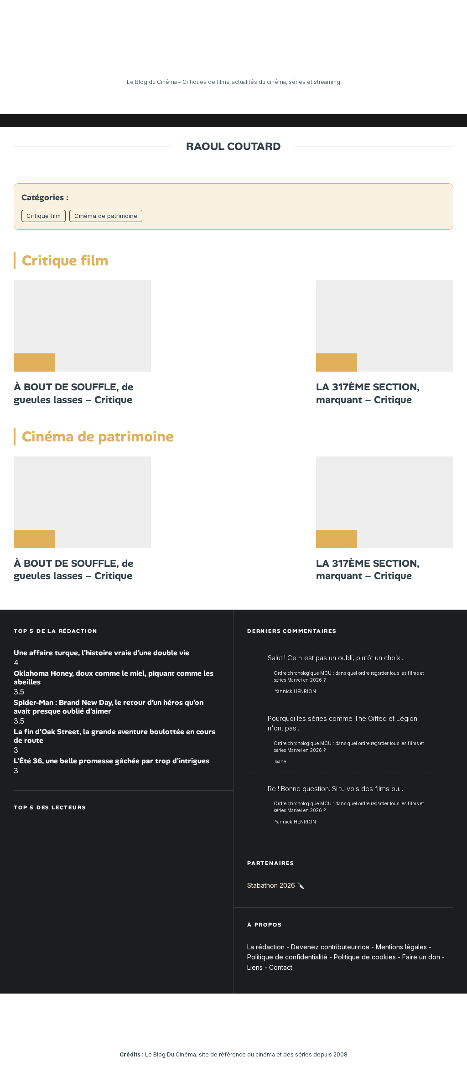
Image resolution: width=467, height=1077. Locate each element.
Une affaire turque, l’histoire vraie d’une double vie (101, 653)
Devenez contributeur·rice (330, 947)
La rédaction (266, 947)
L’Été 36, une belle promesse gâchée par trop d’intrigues (111, 761)
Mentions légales (401, 947)
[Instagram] (364, 120)
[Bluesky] (405, 120)
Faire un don (421, 957)
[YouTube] (378, 120)
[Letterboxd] (419, 120)
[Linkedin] (392, 120)
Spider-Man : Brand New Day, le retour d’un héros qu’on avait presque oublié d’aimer (108, 707)
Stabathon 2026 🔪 (276, 885)
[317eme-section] (384, 326)
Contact (280, 967)
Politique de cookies (365, 957)
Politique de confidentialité (287, 957)
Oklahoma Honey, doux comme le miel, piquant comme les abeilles (113, 677)
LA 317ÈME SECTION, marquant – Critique (368, 393)
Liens (255, 967)
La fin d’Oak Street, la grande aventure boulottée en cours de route (114, 736)
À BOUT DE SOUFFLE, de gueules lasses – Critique (73, 393)
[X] (351, 120)
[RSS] (446, 120)
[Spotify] (433, 120)
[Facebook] (337, 120)
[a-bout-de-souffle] (82, 326)
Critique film (43, 215)
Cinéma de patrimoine (105, 215)
